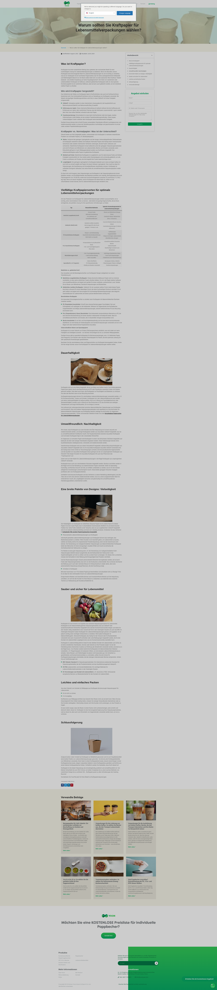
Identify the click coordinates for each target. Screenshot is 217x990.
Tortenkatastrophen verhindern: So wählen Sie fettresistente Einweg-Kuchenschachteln (107, 881)
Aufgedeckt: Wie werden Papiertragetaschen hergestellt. (79, 532)
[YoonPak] (67, 4)
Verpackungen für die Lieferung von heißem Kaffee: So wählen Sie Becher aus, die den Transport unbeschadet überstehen (108, 826)
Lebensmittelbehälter (81, 960)
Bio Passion (78, 972)
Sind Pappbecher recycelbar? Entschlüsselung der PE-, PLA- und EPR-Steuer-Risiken (140, 881)
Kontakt (77, 975)
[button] (62, 785)
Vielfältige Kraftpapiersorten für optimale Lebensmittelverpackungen (139, 64)
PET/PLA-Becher (63, 960)
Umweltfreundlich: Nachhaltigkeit (138, 71)
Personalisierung (63, 975)
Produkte (62, 952)
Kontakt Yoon (108, 935)
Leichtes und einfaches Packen (137, 79)
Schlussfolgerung (133, 82)
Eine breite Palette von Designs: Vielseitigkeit (140, 73)
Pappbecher (79, 956)
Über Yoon (61, 972)
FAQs (60, 977)
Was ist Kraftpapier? (134, 60)
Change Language (124, 13)
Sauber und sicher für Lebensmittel (138, 76)
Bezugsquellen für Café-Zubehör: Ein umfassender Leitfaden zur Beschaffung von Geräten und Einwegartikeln (75, 826)
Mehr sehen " (67, 850)
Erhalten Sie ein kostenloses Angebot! (199, 979)
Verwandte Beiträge (134, 84)
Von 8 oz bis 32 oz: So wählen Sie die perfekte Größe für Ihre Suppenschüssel (75, 881)
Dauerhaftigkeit (133, 68)
